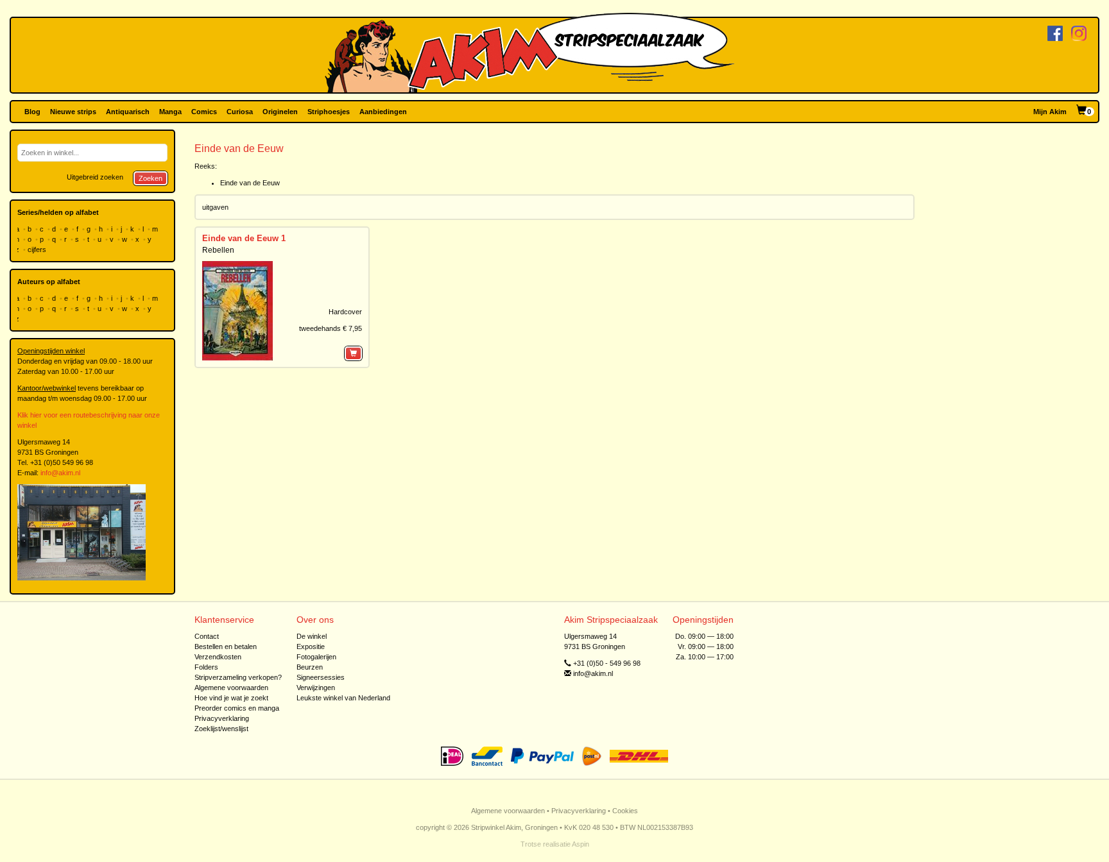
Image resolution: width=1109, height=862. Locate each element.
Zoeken (150, 178)
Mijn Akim (1050, 111)
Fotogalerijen (316, 657)
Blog (32, 111)
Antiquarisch (128, 111)
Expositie (311, 646)
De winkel (312, 636)
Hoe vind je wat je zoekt (231, 698)
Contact (206, 636)
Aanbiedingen (383, 111)
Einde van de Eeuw (250, 183)
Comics (204, 111)
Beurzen (310, 667)
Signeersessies (321, 677)
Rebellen (218, 250)
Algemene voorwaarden (231, 687)
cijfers (38, 249)
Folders (206, 667)
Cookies (625, 811)
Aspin (580, 844)
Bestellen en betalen (225, 646)
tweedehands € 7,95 (330, 328)
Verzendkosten (217, 657)
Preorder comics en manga (236, 708)
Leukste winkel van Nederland (343, 698)
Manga (170, 111)
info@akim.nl (60, 473)
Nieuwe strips (73, 111)
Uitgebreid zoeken (95, 177)
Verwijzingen (316, 687)
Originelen (280, 111)
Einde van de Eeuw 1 (244, 238)
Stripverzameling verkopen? (238, 677)
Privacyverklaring (221, 718)
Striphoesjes (328, 111)
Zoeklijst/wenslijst (221, 728)
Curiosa (240, 111)
